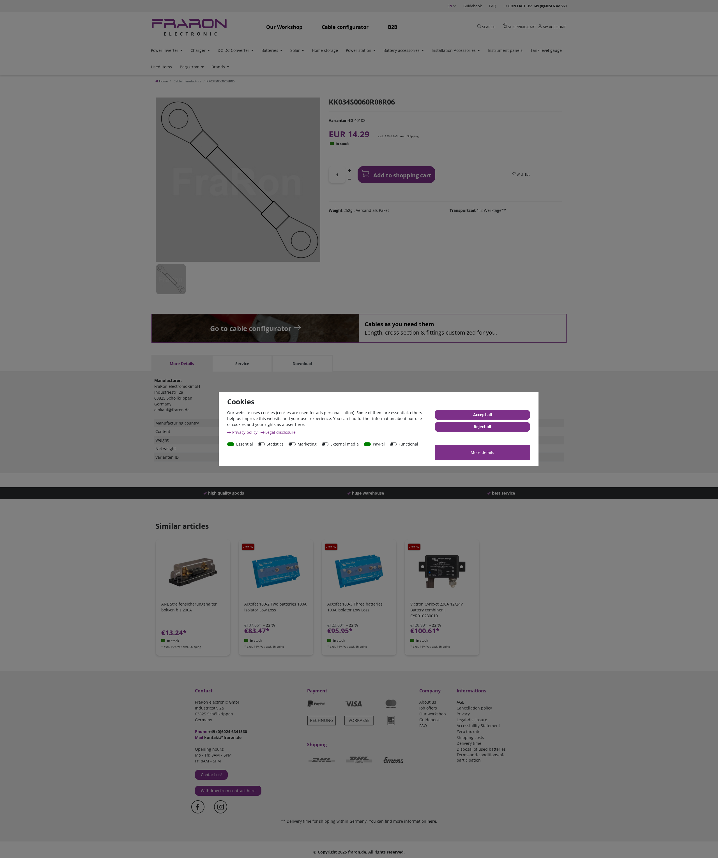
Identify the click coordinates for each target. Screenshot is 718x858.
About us (427, 702)
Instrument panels (505, 50)
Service (242, 363)
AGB (460, 702)
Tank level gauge (546, 50)
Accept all (482, 415)
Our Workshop (284, 27)
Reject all (482, 427)
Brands (218, 66)
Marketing (307, 444)
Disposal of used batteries (481, 749)
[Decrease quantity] (349, 179)
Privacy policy (245, 432)
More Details (182, 363)
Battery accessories (401, 50)
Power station (358, 50)
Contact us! (211, 774)
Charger (198, 50)
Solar (295, 50)
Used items (161, 66)
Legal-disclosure (472, 719)
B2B (392, 27)
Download (302, 363)
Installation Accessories (454, 50)
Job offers (428, 708)
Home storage (325, 50)
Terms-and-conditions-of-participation (481, 757)
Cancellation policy (474, 708)
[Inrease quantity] (349, 170)
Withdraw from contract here (228, 790)
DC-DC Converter (233, 50)
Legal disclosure (280, 432)
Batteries (269, 50)
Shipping (412, 136)
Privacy (463, 713)
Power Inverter (164, 50)
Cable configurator (345, 27)
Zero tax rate (468, 731)
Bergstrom (189, 66)
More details (482, 452)
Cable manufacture (187, 81)
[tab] (181, 363)
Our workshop (432, 713)
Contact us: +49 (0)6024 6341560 (537, 5)
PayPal (379, 444)
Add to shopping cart (401, 175)
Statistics (275, 444)
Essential (244, 444)
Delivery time (469, 743)
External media (344, 444)
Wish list (523, 174)
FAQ (492, 5)
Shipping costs (470, 737)
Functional (408, 444)
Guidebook (472, 5)
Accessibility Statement (478, 725)
